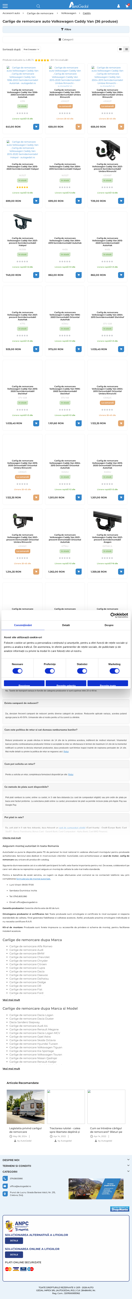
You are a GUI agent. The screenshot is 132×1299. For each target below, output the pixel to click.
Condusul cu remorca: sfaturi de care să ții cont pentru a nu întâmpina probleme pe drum (106, 1130)
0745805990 (16, 1178)
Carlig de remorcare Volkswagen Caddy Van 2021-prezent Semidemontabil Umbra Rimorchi (107, 168)
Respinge (24, 685)
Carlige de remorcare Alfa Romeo (30, 946)
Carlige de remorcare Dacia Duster (31, 1018)
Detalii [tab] (66, 625)
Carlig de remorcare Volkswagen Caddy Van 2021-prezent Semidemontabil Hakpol (22, 242)
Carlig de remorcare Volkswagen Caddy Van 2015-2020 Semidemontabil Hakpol (23, 166)
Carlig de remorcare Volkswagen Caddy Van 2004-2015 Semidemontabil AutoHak (65, 240)
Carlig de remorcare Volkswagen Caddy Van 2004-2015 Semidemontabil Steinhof (107, 314)
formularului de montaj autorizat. (33, 878)
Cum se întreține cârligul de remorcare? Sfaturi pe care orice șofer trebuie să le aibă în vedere (66, 1130)
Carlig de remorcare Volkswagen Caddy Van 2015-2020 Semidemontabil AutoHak (107, 242)
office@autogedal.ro (20, 1186)
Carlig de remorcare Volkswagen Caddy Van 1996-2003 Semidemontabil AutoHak (22, 93)
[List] (126, 49)
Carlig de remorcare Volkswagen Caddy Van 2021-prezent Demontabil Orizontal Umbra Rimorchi (22, 538)
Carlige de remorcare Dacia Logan (31, 1015)
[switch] (50, 671)
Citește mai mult (12, 838)
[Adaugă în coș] (36, 127)
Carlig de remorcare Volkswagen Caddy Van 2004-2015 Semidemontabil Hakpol (65, 166)
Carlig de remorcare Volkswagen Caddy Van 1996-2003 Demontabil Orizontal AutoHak (65, 316)
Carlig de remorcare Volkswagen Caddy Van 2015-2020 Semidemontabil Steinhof (22, 390)
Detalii (14, 1240)
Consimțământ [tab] (23, 625)
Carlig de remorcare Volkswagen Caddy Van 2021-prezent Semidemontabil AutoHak (22, 316)
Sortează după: (12, 49)
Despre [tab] (109, 625)
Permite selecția (66, 685)
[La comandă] (79, 127)
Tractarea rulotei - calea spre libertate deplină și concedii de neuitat (24, 1130)
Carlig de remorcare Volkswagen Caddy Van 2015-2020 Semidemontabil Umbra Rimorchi (65, 93)
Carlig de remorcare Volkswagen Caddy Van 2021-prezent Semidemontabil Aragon (107, 538)
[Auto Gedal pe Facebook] (96, 1188)
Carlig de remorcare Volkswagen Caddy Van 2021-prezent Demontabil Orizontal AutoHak (65, 538)
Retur (66, 751)
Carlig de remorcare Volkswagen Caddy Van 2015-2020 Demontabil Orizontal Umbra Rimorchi (22, 464)
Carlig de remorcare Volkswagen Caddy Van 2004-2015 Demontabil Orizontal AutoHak (65, 464)
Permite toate (108, 685)
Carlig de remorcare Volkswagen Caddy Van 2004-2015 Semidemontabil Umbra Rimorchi (107, 93)
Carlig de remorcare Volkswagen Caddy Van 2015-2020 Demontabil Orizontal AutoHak (107, 464)
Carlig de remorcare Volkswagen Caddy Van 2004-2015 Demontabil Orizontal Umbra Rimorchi (107, 390)
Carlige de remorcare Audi (26, 950)
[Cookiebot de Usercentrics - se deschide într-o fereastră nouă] (113, 615)
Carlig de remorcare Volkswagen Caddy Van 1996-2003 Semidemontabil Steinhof (65, 390)
